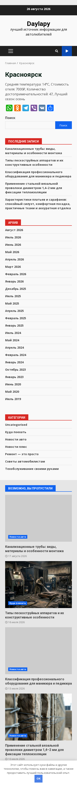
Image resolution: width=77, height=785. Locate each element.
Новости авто (15, 439)
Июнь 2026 (13, 245)
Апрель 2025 (14, 311)
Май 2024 (12, 340)
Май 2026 (12, 252)
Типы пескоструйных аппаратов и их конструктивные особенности (38, 584)
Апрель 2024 (14, 347)
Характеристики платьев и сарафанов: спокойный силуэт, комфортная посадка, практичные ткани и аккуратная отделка (38, 204)
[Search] (56, 51)
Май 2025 (12, 303)
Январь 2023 (14, 377)
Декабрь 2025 (15, 289)
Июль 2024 (13, 333)
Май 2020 (12, 392)
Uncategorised (16, 425)
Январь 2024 (14, 362)
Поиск (10, 118)
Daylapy (38, 24)
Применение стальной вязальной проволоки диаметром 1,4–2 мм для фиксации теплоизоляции (33, 188)
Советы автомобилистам (25, 461)
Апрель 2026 (14, 259)
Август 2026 (14, 230)
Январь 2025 (14, 325)
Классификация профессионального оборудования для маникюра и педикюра (38, 650)
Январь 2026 (14, 281)
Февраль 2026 (15, 274)
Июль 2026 (13, 237)
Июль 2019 (13, 399)
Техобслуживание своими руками (32, 469)
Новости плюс (16, 447)
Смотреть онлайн (67, 51)
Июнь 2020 (13, 384)
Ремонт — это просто (22, 454)
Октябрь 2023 (15, 369)
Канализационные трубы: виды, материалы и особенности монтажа (38, 518)
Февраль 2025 (15, 318)
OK (38, 778)
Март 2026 (13, 267)
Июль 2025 (13, 296)
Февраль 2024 (15, 355)
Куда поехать (15, 432)
